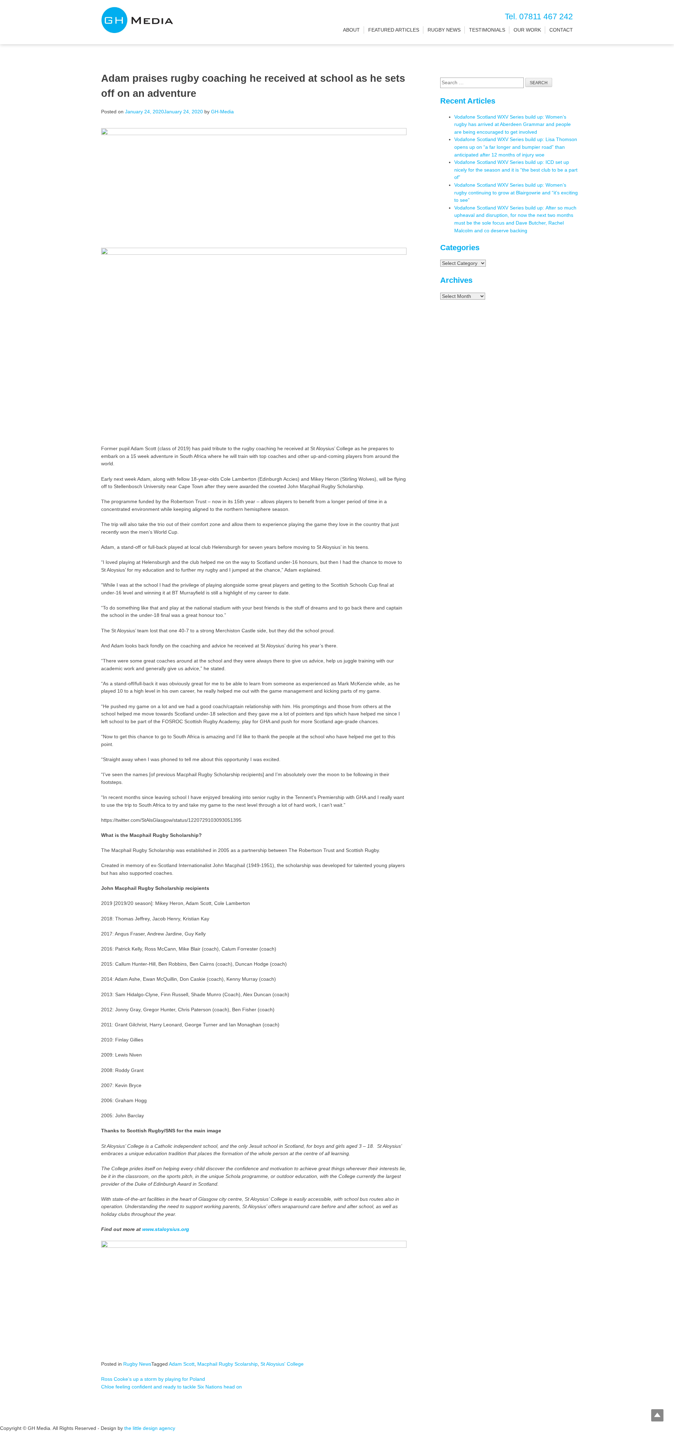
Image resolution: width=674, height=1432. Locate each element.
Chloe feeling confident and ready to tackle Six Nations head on (171, 1387)
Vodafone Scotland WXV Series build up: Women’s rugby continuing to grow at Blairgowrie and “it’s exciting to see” (516, 192)
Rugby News (444, 30)
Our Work (527, 30)
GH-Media (222, 111)
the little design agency (149, 1428)
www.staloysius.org (165, 1229)
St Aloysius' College (282, 1364)
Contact (561, 30)
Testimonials (487, 30)
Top (657, 1415)
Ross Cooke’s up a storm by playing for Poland (153, 1379)
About (351, 30)
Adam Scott (181, 1364)
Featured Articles (393, 30)
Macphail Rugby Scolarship (227, 1364)
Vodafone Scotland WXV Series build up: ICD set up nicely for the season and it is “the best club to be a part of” (515, 169)
